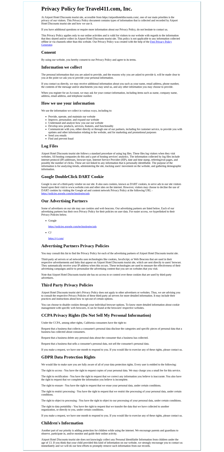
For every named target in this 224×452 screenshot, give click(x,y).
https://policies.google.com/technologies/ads (65, 193)
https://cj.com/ (56, 238)
